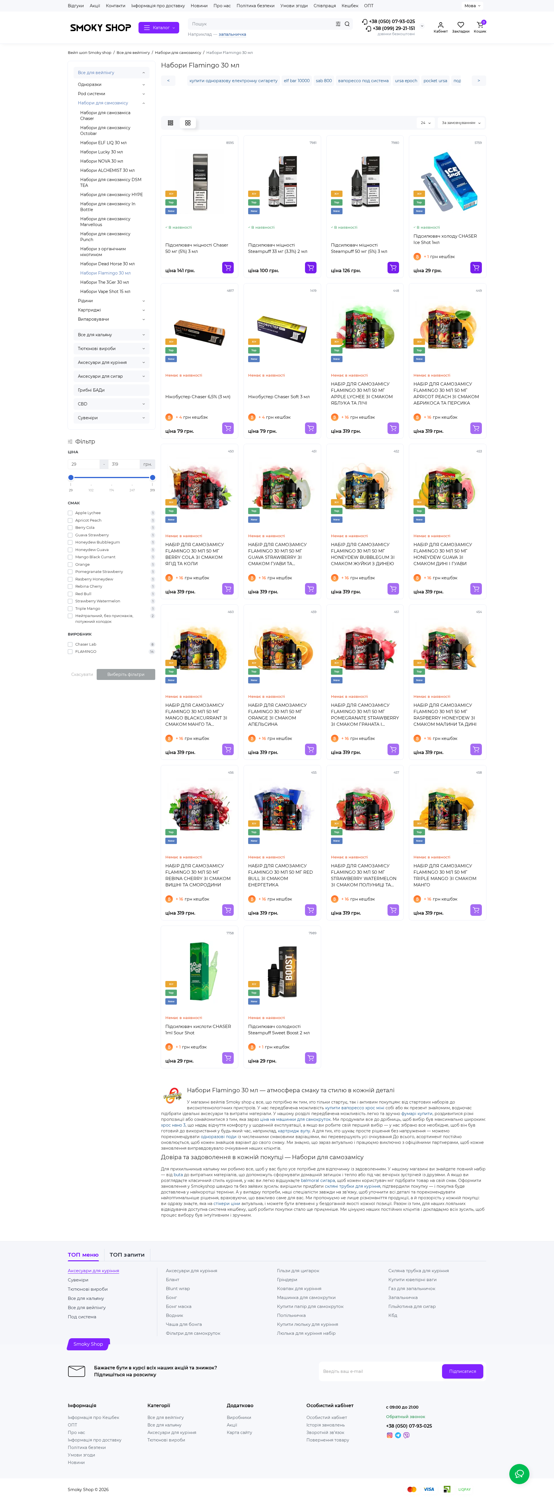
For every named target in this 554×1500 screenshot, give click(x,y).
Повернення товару (327, 1440)
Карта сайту (239, 1432)
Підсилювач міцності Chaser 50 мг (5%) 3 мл (196, 248)
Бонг (171, 1297)
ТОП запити (127, 1254)
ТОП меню (83, 1254)
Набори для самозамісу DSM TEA (110, 182)
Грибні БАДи (91, 390)
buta (178, 1174)
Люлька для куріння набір (306, 1333)
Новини (199, 5)
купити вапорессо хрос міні (354, 1107)
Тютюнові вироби (97, 348)
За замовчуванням (459, 123)
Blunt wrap (178, 1288)
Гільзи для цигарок (298, 1270)
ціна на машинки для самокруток (295, 1119)
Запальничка (403, 1297)
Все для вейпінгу (96, 72)
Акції (95, 5)
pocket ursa (435, 80)
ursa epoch (406, 80)
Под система (82, 1316)
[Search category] (338, 24)
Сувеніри (88, 417)
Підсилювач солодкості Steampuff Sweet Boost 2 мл (279, 1029)
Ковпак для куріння (299, 1288)
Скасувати (82, 674)
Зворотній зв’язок (325, 1432)
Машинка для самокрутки (306, 1297)
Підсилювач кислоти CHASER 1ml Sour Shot (198, 1029)
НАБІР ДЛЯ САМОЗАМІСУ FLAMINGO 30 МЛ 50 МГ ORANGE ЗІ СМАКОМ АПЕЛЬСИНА (277, 714)
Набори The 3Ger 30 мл (104, 282)
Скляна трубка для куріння (418, 1270)
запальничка (232, 34)
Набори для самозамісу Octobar (105, 130)
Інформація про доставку (158, 5)
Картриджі (89, 310)
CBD (82, 404)
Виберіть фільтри (126, 674)
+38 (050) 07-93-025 (391, 21)
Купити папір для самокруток (310, 1306)
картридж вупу (294, 1131)
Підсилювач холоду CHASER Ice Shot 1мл (445, 239)
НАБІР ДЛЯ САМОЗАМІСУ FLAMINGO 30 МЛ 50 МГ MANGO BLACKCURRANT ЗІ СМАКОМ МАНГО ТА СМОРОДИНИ (196, 715)
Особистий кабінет (326, 1417)
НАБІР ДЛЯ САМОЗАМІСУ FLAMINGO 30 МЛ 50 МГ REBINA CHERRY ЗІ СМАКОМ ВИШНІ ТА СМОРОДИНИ (198, 875)
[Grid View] (188, 122)
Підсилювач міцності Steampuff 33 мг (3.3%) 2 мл (277, 248)
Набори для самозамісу (103, 103)
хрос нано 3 (173, 1125)
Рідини (85, 300)
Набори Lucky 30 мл (101, 152)
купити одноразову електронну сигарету (234, 80)
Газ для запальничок (411, 1288)
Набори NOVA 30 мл (101, 161)
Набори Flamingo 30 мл (105, 273)
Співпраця (325, 5)
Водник (174, 1315)
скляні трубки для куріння (352, 1186)
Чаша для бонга (184, 1324)
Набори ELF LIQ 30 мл (103, 142)
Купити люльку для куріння (307, 1324)
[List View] (170, 122)
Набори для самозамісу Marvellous (105, 221)
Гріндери (287, 1279)
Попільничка (291, 1315)
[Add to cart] (228, 267)
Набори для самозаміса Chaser (105, 115)
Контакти (116, 5)
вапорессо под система (363, 80)
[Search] (347, 24)
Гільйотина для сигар (412, 1306)
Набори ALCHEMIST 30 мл (107, 170)
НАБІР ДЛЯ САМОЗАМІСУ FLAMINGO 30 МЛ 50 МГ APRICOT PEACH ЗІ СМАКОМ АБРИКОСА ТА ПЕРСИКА (446, 393)
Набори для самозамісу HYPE (111, 194)
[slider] (71, 477)
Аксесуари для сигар (100, 376)
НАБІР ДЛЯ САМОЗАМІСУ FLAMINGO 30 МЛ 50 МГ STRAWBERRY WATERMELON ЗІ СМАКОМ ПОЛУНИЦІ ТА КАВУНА (363, 875)
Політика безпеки (256, 5)
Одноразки (90, 84)
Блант (172, 1279)
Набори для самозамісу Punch (105, 236)
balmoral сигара (318, 1180)
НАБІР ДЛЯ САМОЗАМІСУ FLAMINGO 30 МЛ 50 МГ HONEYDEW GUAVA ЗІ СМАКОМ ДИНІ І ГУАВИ (442, 554)
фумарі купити (417, 1113)
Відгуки (76, 5)
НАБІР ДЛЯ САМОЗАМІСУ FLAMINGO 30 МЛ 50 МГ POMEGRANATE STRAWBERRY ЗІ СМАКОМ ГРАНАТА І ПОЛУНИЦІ (365, 715)
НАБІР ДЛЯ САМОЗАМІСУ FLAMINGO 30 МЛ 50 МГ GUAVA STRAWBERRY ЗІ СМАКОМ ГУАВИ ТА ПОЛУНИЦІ (277, 554)
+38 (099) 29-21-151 (393, 28)
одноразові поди (219, 1136)
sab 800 (324, 80)
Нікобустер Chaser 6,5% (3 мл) (198, 396)
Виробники (239, 1417)
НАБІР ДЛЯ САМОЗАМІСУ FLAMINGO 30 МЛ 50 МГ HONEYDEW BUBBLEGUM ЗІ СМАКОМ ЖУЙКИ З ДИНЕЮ (363, 554)
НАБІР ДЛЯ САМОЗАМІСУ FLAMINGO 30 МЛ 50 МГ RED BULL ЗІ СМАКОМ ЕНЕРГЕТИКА (280, 875)
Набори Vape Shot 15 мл (105, 291)
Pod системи (91, 93)
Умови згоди (294, 5)
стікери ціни (227, 1203)
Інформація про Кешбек (93, 1417)
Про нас (222, 5)
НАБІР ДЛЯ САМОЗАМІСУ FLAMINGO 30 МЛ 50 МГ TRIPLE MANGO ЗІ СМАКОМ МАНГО (444, 875)
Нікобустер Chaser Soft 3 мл (279, 396)
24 (423, 123)
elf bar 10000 (297, 80)
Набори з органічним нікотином (103, 251)
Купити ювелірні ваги (412, 1279)
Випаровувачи (93, 319)
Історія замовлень (325, 1425)
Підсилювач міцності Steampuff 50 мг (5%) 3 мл (359, 248)
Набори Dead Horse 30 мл (107, 263)
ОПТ (368, 5)
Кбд (392, 1315)
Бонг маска (179, 1306)
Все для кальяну (95, 334)
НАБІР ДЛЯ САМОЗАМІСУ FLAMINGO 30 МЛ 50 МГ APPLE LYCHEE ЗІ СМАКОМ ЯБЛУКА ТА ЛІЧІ (362, 393)
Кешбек (350, 5)
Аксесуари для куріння (102, 362)
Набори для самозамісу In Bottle (107, 206)
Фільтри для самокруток (193, 1333)
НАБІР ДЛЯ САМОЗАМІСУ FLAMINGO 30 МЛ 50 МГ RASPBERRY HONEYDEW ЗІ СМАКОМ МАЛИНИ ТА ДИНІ (445, 714)
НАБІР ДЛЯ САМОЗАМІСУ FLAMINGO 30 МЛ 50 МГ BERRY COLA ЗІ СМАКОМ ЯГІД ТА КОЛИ (194, 554)
